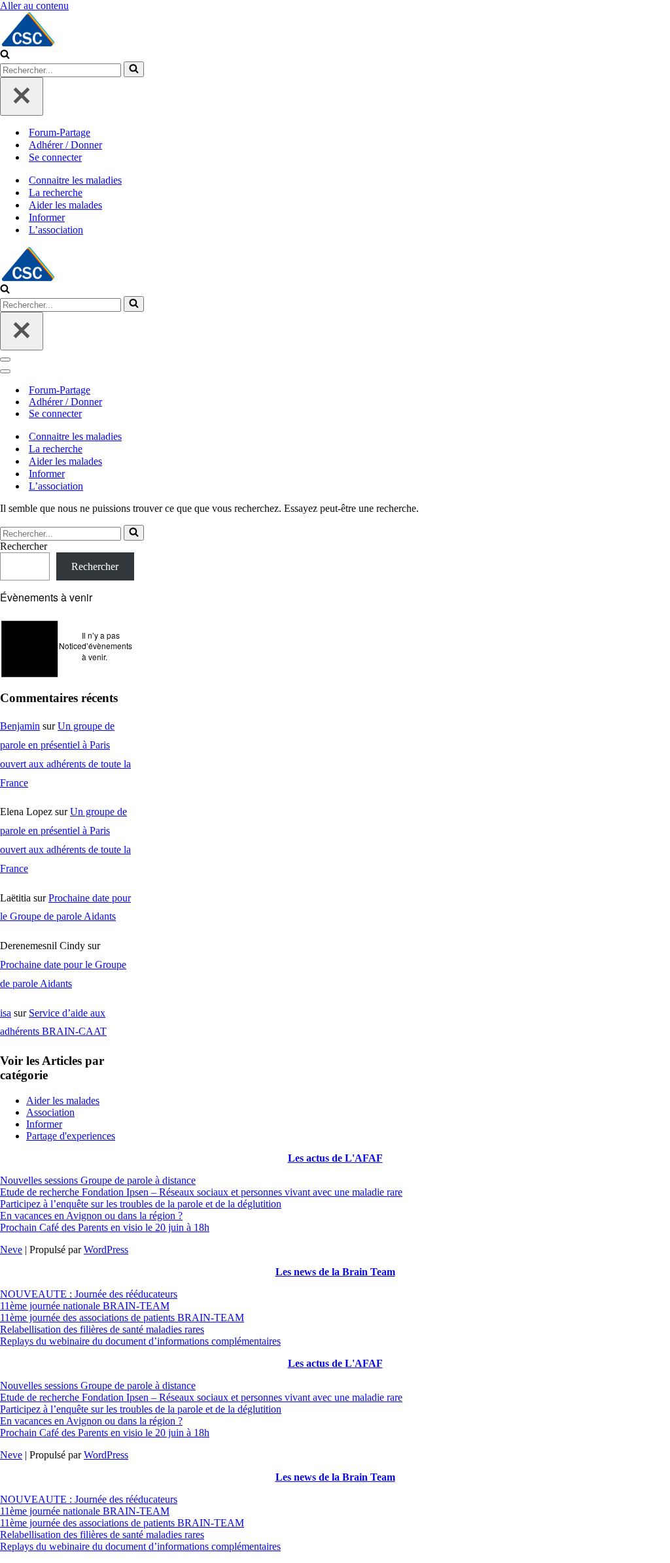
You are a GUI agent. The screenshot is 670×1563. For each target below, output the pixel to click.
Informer (47, 217)
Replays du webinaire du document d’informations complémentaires (140, 1341)
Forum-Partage (59, 132)
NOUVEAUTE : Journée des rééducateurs (88, 1294)
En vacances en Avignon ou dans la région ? (91, 1215)
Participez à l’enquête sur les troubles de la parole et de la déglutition (140, 1203)
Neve (11, 1249)
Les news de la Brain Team (335, 1271)
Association (50, 1112)
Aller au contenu (34, 5)
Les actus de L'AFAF (335, 1158)
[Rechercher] (5, 55)
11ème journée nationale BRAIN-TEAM (84, 1305)
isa (5, 1012)
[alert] (67, 646)
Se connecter (55, 157)
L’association (56, 229)
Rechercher (23, 546)
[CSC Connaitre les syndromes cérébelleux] (335, 30)
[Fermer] (21, 96)
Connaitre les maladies (75, 180)
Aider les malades (65, 204)
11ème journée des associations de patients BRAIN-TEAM (122, 1317)
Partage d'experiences (70, 1135)
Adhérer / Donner (65, 144)
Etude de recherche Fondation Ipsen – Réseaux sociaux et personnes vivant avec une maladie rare (201, 1192)
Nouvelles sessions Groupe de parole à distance (98, 1180)
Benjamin (20, 725)
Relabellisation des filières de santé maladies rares (102, 1329)
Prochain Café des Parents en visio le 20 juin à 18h (104, 1227)
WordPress (106, 1249)
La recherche (55, 192)
